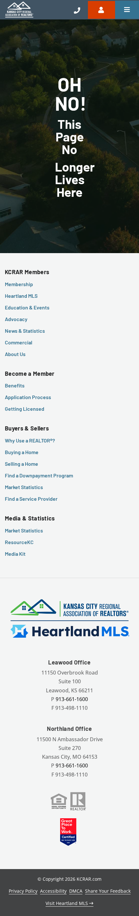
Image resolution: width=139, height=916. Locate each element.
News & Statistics (25, 331)
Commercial (18, 342)
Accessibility (53, 891)
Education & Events (27, 307)
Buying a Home (21, 452)
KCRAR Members (27, 271)
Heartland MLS (21, 296)
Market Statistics (24, 487)
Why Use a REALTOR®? (30, 440)
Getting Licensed (24, 409)
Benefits (15, 385)
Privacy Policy (23, 891)
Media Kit (15, 554)
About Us (15, 354)
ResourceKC (19, 542)
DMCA (75, 891)
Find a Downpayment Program (39, 475)
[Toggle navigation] (127, 9)
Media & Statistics (30, 518)
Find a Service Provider (31, 499)
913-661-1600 (72, 699)
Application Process (28, 397)
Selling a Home (21, 464)
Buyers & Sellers (27, 428)
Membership (19, 284)
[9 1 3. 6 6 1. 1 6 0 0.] (77, 9)
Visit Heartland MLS (67, 903)
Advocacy (16, 319)
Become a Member (30, 373)
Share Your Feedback (108, 891)
